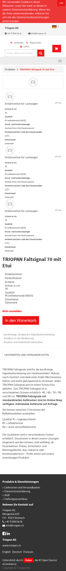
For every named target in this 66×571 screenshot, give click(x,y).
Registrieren (35, 42)
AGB (6, 495)
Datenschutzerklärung (24, 9)
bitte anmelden (12, 311)
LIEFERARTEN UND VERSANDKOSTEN (26, 354)
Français (28, 551)
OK (61, 3)
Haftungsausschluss (15, 499)
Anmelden (19, 42)
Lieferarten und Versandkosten (22, 487)
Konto (26, 46)
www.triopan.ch (11, 545)
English (6, 551)
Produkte (10, 69)
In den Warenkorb (20, 320)
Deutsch (17, 551)
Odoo (28, 560)
